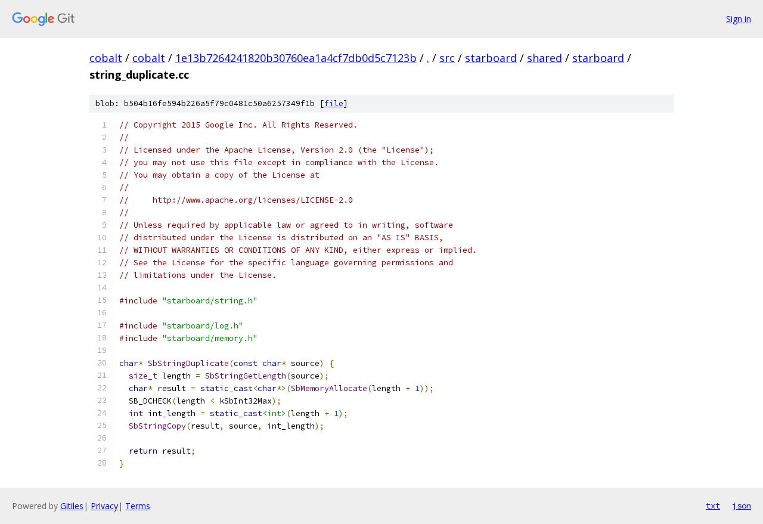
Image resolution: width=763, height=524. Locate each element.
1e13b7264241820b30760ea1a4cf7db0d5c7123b (296, 58)
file (333, 103)
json (741, 505)
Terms (137, 505)
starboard (491, 58)
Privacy (104, 505)
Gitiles (71, 505)
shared (544, 58)
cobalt (105, 58)
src (447, 58)
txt (713, 505)
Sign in (738, 18)
